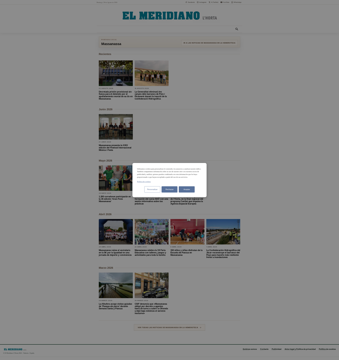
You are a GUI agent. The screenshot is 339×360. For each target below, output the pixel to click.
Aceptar (187, 189)
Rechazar (170, 189)
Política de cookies (144, 182)
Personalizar (152, 189)
